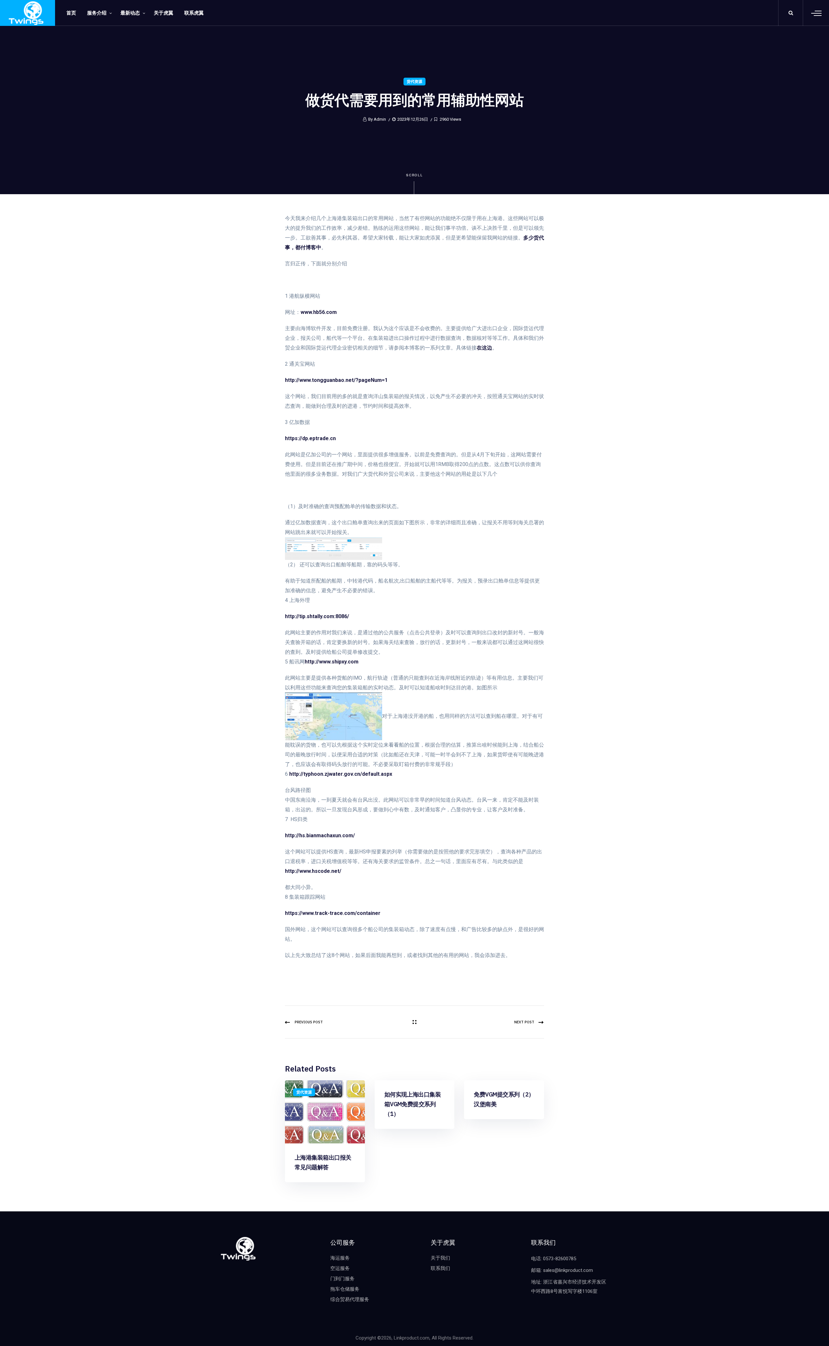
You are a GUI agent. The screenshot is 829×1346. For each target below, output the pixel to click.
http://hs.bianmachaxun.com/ (320, 835)
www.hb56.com (319, 312)
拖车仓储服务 (344, 1289)
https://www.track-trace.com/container (332, 913)
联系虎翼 (194, 13)
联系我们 (440, 1268)
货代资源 (414, 81)
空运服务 (340, 1268)
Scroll (414, 175)
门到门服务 (342, 1279)
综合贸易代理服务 (349, 1299)
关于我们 (440, 1258)
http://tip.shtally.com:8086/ (317, 616)
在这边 (484, 348)
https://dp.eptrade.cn (310, 438)
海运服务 (340, 1258)
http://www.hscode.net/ (313, 871)
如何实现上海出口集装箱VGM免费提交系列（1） (412, 1104)
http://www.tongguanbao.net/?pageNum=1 (336, 380)
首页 (71, 13)
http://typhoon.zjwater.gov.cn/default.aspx (340, 774)
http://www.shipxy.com (331, 662)
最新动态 (130, 13)
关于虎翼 (163, 13)
